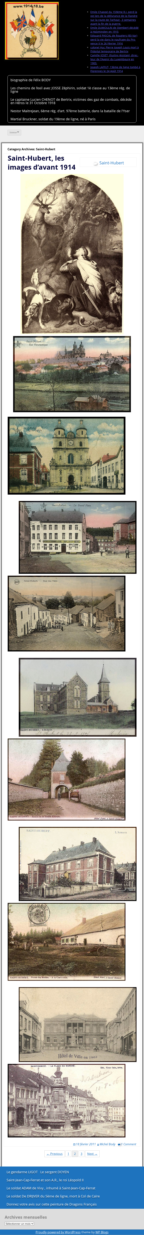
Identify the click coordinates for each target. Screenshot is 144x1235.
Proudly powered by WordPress (58, 1232)
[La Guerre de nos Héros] (32, 31)
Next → (92, 1154)
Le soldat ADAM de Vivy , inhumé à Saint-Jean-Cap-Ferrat (51, 1188)
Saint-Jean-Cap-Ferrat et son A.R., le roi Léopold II (45, 1180)
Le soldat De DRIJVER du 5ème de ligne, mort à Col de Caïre (53, 1196)
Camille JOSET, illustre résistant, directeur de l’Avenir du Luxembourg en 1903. (114, 59)
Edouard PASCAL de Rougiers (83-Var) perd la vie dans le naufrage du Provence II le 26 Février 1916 (113, 39)
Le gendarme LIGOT (22, 1172)
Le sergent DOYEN (54, 1172)
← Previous (54, 1154)
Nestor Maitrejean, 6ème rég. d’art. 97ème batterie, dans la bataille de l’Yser (70, 111)
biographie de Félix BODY (30, 80)
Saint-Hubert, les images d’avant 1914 (42, 162)
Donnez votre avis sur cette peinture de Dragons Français (52, 1204)
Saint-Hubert (111, 162)
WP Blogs (102, 1232)
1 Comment (128, 1144)
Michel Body (107, 1144)
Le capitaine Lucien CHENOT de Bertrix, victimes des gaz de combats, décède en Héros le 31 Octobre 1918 (71, 101)
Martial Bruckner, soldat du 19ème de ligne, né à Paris (53, 119)
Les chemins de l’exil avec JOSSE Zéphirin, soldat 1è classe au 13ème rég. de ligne (70, 90)
